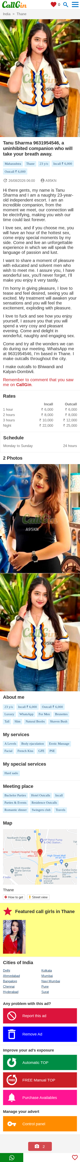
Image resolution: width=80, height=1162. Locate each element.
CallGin (23, 384)
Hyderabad (10, 992)
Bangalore (10, 981)
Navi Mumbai (50, 981)
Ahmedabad (11, 976)
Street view (38, 897)
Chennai (9, 986)
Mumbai (47, 976)
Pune (45, 986)
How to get (13, 897)
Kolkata (46, 970)
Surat (45, 992)
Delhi (6, 970)
